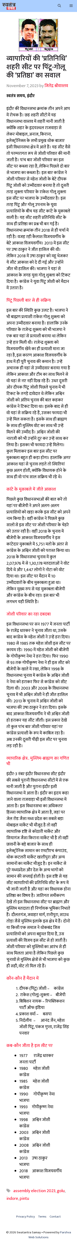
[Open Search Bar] (59, 6)
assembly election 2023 (34, 1190)
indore (12, 1198)
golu (61, 1190)
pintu (24, 1198)
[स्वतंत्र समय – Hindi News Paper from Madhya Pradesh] (9, 6)
